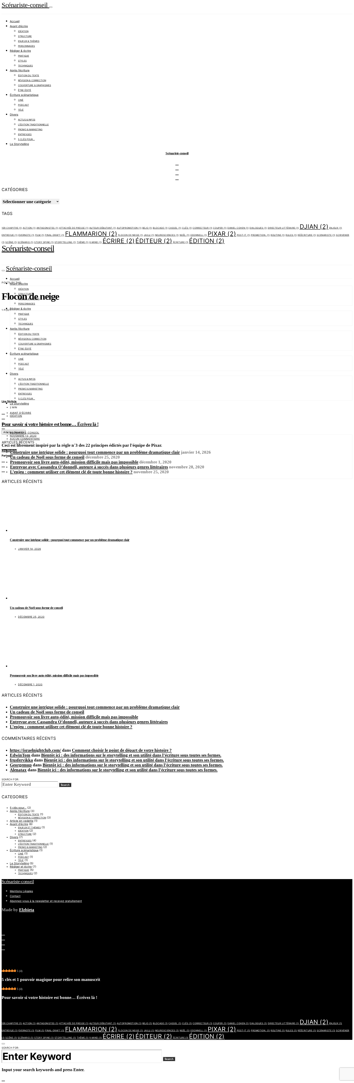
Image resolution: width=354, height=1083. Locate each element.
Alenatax (18, 769)
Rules (291, 235)
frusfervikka (21, 760)
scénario (25, 242)
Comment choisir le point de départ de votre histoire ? (122, 750)
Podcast (23, 104)
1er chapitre (12, 228)
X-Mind (95, 242)
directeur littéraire (283, 228)
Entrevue (10, 235)
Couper (220, 228)
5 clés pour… (26, 139)
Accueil (14, 21)
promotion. (260, 235)
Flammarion (91, 233)
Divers (14, 114)
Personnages (26, 46)
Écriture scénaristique (24, 95)
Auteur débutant (102, 228)
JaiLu (149, 235)
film (39, 235)
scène (11, 242)
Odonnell (198, 235)
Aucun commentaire (25, 438)
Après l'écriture (20, 811)
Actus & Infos (26, 119)
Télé (21, 109)
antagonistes (47, 228)
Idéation (23, 31)
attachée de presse (73, 228)
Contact (15, 896)
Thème (82, 242)
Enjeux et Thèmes (29, 827)
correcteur (202, 228)
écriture (180, 242)
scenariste (326, 235)
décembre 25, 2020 (31, 616)
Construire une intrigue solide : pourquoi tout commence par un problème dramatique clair (95, 452)
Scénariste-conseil (25, 5)
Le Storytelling (19, 144)
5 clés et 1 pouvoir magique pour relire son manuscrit (51, 979)
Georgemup (21, 764)
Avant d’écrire (19, 26)
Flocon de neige (130, 235)
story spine (44, 242)
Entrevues (25, 134)
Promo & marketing (30, 129)
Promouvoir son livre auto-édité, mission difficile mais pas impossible (74, 462)
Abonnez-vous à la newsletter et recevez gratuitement (46, 901)
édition (207, 240)
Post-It (243, 235)
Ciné (21, 100)
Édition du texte (28, 75)
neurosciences (167, 235)
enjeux (335, 228)
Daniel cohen (238, 228)
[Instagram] (3, 417)
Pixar (222, 233)
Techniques (25, 65)
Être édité (24, 90)
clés (187, 228)
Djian (314, 226)
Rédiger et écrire (21, 866)
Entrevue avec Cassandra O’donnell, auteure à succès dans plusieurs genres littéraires (89, 466)
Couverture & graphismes (34, 85)
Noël (185, 235)
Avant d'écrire (20, 412)
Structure (25, 36)
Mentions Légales (21, 891)
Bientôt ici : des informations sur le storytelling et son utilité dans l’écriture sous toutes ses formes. (131, 755)
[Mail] (3, 947)
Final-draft (54, 235)
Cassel (174, 228)
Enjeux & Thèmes (28, 41)
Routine (278, 235)
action (29, 228)
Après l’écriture (20, 70)
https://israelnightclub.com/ (35, 750)
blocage (160, 228)
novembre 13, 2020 (23, 435)
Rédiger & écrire (20, 50)
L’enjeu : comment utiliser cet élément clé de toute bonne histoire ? (71, 471)
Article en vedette (21, 820)
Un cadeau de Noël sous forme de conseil (47, 457)
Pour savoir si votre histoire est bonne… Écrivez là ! (50, 424)
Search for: (10, 779)
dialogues (258, 228)
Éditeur (153, 240)
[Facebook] (3, 942)
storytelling (65, 242)
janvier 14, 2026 (29, 548)
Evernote (26, 235)
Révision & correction (32, 80)
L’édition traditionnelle (33, 124)
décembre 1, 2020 (30, 684)
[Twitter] (3, 412)
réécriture (307, 235)
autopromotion (129, 228)
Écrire (119, 240)
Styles (22, 60)
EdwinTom (20, 755)
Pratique (23, 55)
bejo (147, 228)
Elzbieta (26, 909)
